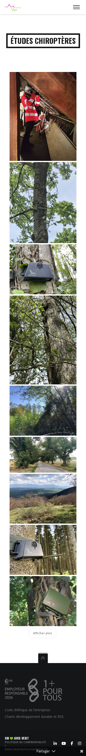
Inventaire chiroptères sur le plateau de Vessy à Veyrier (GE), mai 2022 (43, 202)
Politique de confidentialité (25, 742)
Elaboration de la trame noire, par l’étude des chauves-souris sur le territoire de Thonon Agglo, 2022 (43, 455)
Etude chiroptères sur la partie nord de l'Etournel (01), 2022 (43, 411)
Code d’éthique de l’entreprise (27, 710)
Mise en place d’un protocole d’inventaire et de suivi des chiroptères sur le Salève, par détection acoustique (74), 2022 (43, 499)
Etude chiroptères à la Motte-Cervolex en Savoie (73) (43, 601)
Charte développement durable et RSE (34, 716)
